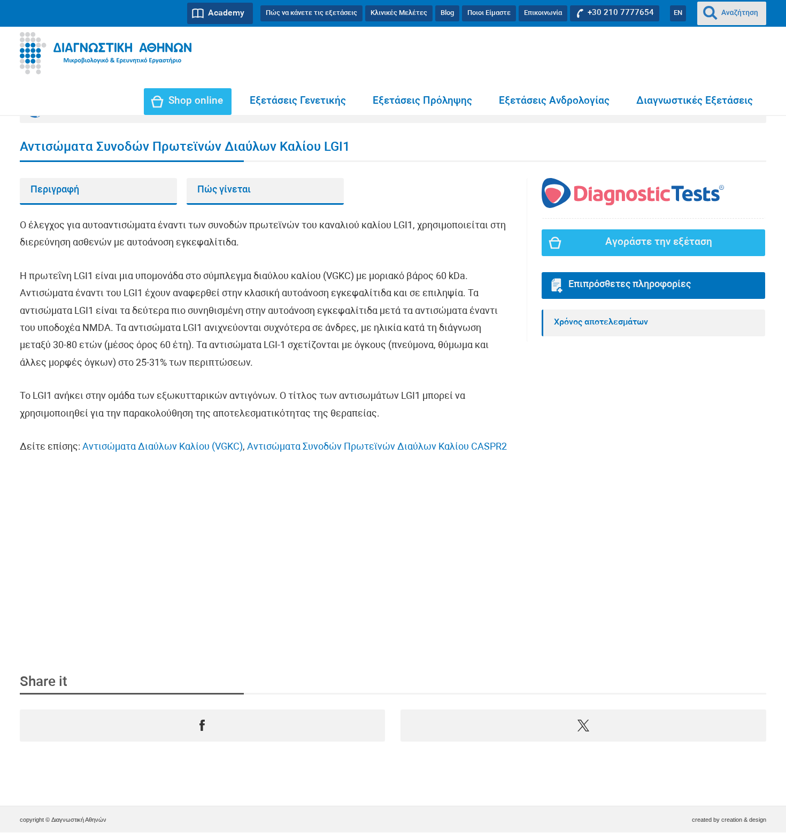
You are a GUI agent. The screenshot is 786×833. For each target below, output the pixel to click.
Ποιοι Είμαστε (489, 13)
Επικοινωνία (543, 13)
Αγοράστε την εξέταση (658, 242)
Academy (226, 13)
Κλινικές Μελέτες (399, 13)
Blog (447, 13)
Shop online (195, 101)
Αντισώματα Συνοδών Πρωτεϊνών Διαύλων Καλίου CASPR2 (377, 447)
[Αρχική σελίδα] (105, 53)
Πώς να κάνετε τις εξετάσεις (311, 13)
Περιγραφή (54, 190)
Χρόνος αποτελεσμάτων (601, 322)
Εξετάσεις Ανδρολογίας (554, 101)
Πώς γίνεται (224, 190)
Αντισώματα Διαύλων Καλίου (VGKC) (162, 447)
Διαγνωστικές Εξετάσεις (694, 101)
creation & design (743, 819)
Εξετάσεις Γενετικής (298, 101)
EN (678, 13)
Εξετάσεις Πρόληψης (422, 101)
